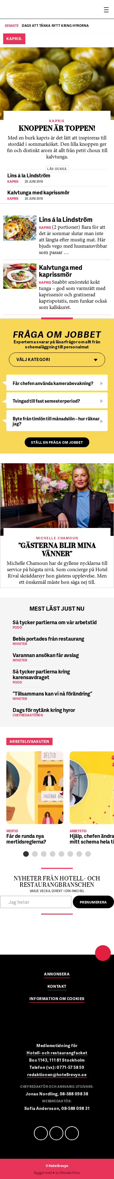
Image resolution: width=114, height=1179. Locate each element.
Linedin (56, 1133)
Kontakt (57, 987)
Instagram (72, 1133)
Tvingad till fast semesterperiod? (46, 401)
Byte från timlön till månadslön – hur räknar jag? (56, 421)
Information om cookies (57, 999)
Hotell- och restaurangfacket (57, 1053)
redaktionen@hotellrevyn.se (57, 1074)
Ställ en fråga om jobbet (57, 442)
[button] (26, 854)
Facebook (41, 1133)
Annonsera (57, 974)
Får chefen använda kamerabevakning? (53, 383)
